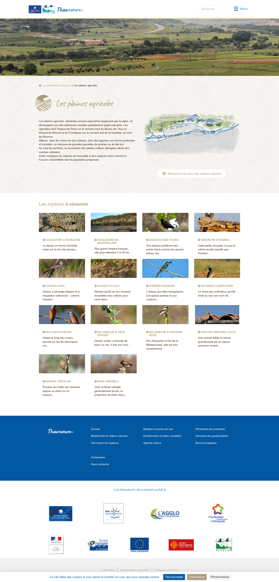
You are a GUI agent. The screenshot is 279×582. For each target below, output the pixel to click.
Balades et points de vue (158, 429)
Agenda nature (152, 442)
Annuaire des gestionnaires (211, 435)
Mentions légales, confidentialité (134, 570)
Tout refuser (197, 577)
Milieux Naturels (62, 85)
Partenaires (98, 457)
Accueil (47, 85)
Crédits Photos (108, 570)
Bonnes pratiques (206, 442)
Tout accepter (174, 577)
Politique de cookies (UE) (166, 570)
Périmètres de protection (210, 429)
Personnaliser (220, 577)
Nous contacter (100, 464)
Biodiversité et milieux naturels (109, 435)
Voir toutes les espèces (105, 442)
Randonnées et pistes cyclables (162, 435)
